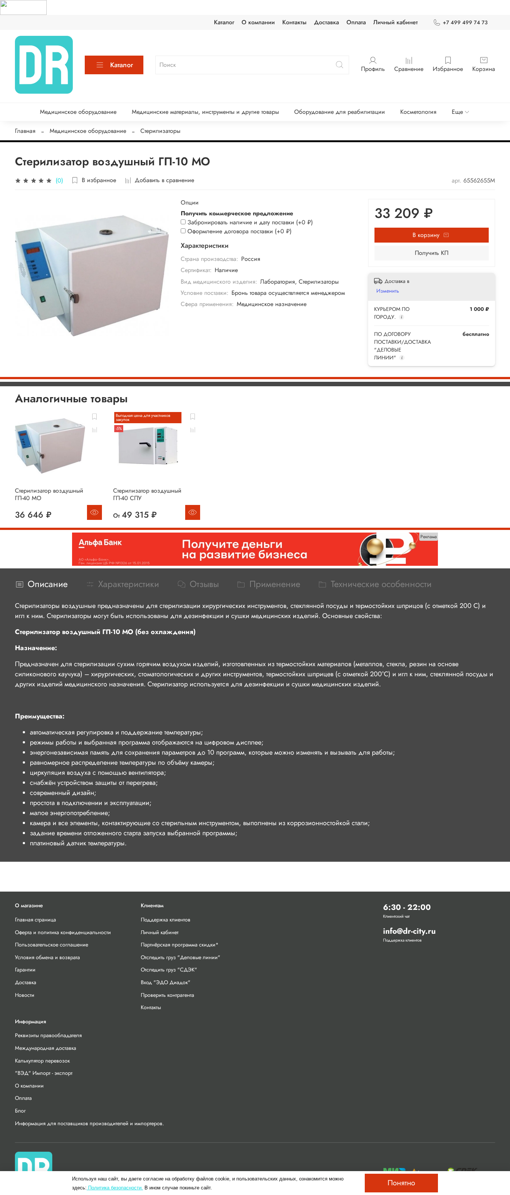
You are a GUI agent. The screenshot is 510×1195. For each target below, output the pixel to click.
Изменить (387, 290)
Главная (25, 131)
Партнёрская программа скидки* (180, 944)
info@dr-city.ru (409, 931)
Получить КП (431, 253)
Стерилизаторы (160, 131)
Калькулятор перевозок (42, 1060)
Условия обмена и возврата (47, 957)
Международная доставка (45, 1048)
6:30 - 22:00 (407, 907)
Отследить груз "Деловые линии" (180, 957)
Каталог (224, 22)
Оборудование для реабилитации (339, 111)
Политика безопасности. (115, 1188)
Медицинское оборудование (78, 111)
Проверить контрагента (167, 995)
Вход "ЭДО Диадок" (165, 982)
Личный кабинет (395, 22)
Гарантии (25, 969)
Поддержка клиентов (165, 919)
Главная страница (35, 919)
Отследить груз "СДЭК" (169, 969)
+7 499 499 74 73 (465, 22)
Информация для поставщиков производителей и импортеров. (89, 1123)
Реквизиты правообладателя (48, 1035)
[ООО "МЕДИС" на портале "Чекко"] (23, 7)
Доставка (326, 22)
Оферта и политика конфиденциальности (63, 932)
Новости (24, 995)
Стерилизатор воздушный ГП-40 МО (49, 494)
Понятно (401, 1182)
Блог (20, 1110)
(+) (250, 222)
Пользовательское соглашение (51, 944)
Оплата (356, 22)
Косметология (418, 111)
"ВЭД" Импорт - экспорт (43, 1073)
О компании (258, 22)
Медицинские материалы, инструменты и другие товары (205, 111)
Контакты (294, 22)
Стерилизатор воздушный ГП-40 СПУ (147, 494)
